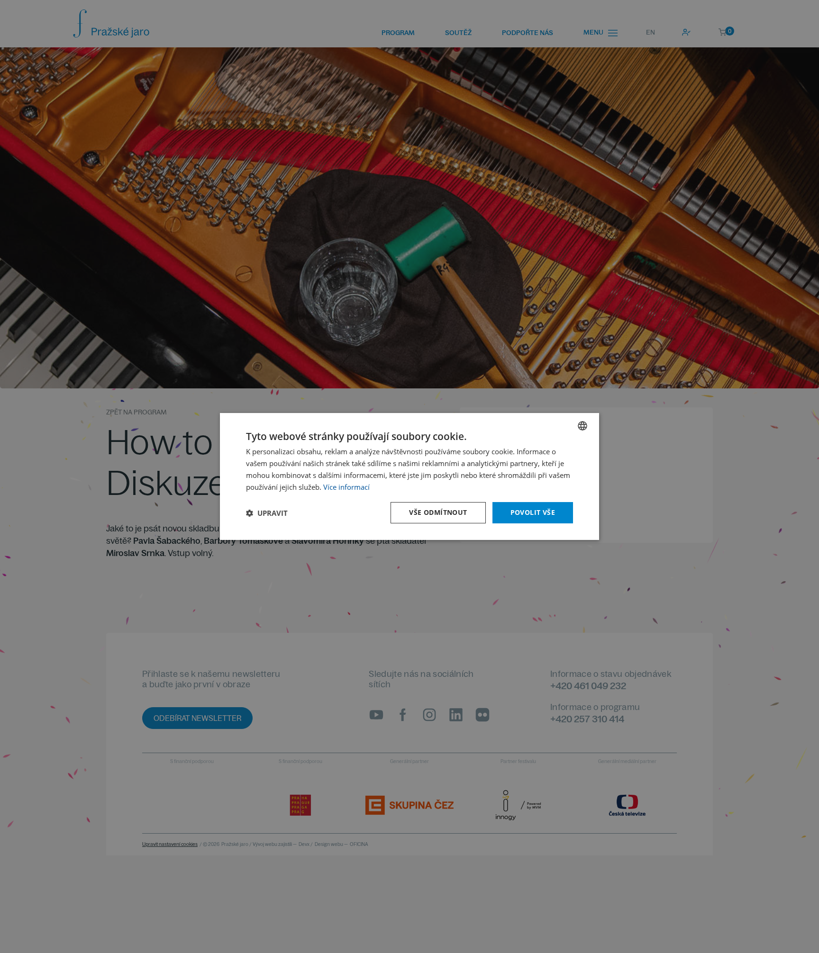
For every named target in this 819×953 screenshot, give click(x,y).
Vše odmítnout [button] (438, 512)
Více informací (346, 487)
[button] (267, 513)
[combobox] (582, 426)
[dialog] (409, 476)
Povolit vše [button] (532, 512)
